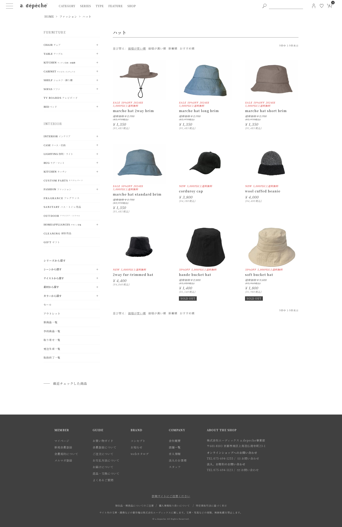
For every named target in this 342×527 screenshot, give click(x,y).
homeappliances (62, 224)
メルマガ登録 (63, 460)
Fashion (57, 189)
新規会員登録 (63, 447)
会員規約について (66, 454)
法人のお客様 (178, 460)
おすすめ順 (187, 48)
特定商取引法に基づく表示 (211, 505)
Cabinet (59, 71)
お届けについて (103, 467)
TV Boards (61, 98)
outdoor (62, 216)
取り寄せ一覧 (52, 340)
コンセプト (138, 441)
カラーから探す (53, 296)
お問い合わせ (250, 458)
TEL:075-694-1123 (220, 470)
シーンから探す (53, 269)
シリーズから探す (55, 260)
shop (131, 6)
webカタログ (140, 454)
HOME (49, 16)
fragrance (62, 198)
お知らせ (136, 447)
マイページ (61, 441)
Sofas (52, 89)
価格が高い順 (157, 48)
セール (48, 304)
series (85, 6)
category (67, 6)
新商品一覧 (51, 322)
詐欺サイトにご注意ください (171, 496)
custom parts (63, 180)
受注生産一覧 (52, 349)
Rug (54, 163)
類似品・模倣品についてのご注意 (134, 505)
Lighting (58, 154)
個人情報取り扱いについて (174, 505)
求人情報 (175, 454)
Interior (57, 136)
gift (52, 242)
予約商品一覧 (52, 331)
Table (53, 54)
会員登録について (104, 447)
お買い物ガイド (103, 441)
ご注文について (103, 454)
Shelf (58, 80)
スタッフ (175, 467)
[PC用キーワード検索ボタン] (264, 6)
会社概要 (175, 441)
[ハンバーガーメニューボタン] (9, 6)
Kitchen (59, 62)
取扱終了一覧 (52, 357)
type (100, 6)
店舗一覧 (175, 447)
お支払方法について (106, 460)
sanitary (62, 207)
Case (55, 145)
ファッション (68, 16)
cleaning (57, 233)
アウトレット (52, 313)
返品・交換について (106, 473)
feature (115, 6)
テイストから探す (54, 278)
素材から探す (51, 287)
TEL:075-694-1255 (220, 458)
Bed (50, 106)
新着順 (172, 48)
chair (52, 45)
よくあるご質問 (103, 480)
